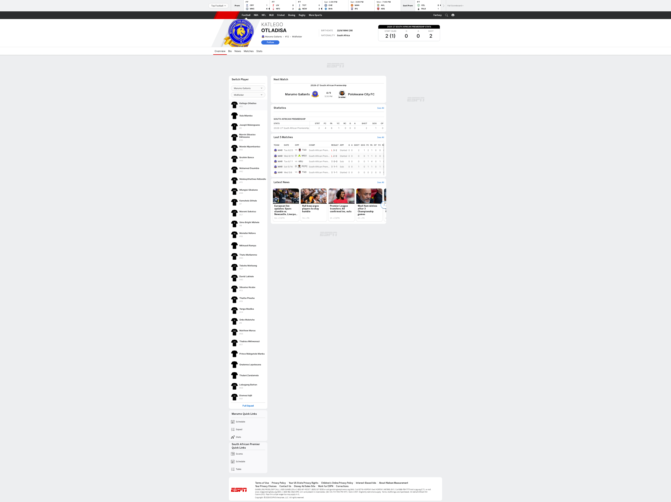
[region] (347, 125)
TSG (304, 150)
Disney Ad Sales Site (304, 486)
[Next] (443, 5)
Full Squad (248, 405)
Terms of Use (262, 483)
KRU (301, 161)
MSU (304, 155)
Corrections (342, 486)
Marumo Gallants (273, 36)
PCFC (305, 166)
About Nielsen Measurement (393, 483)
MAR (280, 150)
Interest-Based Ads (366, 483)
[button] (446, 15)
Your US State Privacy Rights (303, 483)
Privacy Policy (279, 483)
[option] (286, 205)
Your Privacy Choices (266, 486)
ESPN (226, 15)
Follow (270, 42)
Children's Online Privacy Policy (337, 483)
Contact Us (285, 486)
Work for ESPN (325, 486)
